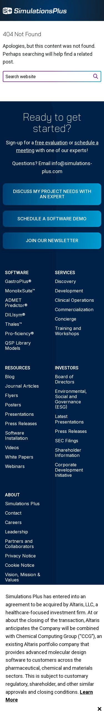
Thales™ (13, 324)
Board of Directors (64, 379)
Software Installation (16, 435)
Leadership (16, 531)
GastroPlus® (18, 281)
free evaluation (51, 142)
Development (69, 290)
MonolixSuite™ (20, 290)
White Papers (19, 457)
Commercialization (74, 309)
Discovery (65, 281)
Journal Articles (22, 386)
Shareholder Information (68, 452)
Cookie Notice (19, 565)
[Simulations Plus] (35, 10)
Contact (13, 513)
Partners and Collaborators (19, 543)
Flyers (11, 395)
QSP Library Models (18, 345)
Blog (9, 376)
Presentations (19, 414)
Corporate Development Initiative (69, 470)
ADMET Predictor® (16, 302)
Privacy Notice (20, 556)
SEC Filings (66, 440)
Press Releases (21, 423)
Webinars (15, 466)
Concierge (65, 319)
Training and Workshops (68, 330)
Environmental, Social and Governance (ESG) (71, 399)
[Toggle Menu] (94, 10)
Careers (13, 522)
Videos (12, 447)
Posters (13, 404)
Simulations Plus (22, 503)
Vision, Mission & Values (22, 577)
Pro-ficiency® (19, 333)
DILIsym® (15, 314)
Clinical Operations (74, 300)
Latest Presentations (69, 419)
